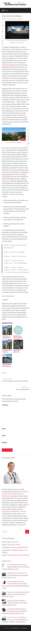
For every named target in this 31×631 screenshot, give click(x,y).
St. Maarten (18, 498)
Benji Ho (20, 19)
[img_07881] (14, 134)
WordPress (15, 628)
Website (4, 442)
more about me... (21, 525)
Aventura (12, 65)
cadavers (24, 179)
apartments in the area (8, 67)
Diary (5, 373)
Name (4, 428)
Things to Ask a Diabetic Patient (16, 592)
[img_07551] (17, 30)
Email (4, 435)
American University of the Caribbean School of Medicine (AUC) (15, 494)
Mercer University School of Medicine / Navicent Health (14, 512)
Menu (6, 10)
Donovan (24, 628)
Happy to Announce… (12, 542)
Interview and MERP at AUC (20, 547)
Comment (5, 405)
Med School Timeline (14, 544)
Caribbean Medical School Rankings (18, 555)
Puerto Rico (25, 54)
